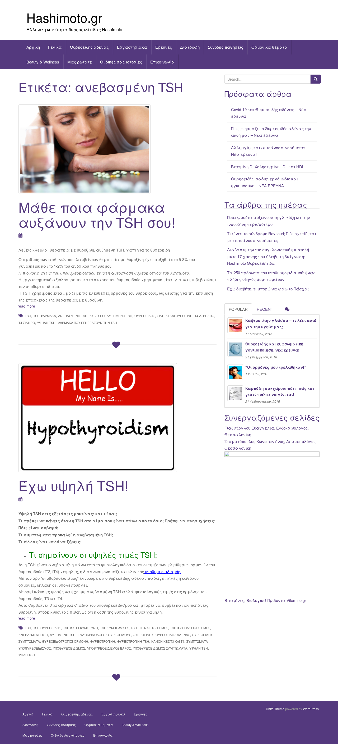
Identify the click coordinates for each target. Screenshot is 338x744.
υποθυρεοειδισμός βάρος (109, 648)
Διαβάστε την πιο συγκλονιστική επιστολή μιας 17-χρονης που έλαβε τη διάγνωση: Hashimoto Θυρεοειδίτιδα (268, 256)
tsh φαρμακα (44, 315)
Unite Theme (275, 708)
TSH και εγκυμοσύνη (80, 628)
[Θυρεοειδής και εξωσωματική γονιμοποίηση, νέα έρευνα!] (235, 349)
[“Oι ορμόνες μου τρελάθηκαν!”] (235, 372)
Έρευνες (163, 47)
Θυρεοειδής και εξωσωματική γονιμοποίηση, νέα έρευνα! (274, 347)
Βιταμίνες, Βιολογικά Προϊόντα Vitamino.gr (265, 600)
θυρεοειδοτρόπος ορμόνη (65, 641)
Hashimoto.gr (64, 17)
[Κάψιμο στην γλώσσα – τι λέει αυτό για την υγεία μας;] (235, 325)
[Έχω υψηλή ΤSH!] (117, 417)
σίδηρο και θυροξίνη (175, 315)
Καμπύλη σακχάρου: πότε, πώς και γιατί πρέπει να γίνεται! (279, 391)
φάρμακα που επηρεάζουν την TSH (87, 322)
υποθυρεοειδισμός (162, 571)
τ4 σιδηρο (26, 322)
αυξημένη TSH (119, 315)
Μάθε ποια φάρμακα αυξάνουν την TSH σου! (96, 214)
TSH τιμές (160, 628)
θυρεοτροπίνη (102, 641)
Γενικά (55, 47)
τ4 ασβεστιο (204, 315)
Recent (265, 309)
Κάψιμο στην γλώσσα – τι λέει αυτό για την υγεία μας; (280, 323)
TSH (28, 315)
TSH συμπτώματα (114, 628)
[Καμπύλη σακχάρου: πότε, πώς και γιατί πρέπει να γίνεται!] (235, 393)
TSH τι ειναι (140, 628)
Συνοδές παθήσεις (225, 47)
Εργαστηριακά (132, 47)
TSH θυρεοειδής (47, 628)
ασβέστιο (97, 315)
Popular (238, 309)
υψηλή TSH (46, 322)
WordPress (311, 708)
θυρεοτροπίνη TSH (133, 641)
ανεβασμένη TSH (72, 315)
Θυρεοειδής (144, 315)
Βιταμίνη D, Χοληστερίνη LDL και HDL (267, 166)
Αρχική (33, 47)
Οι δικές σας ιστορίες (121, 62)
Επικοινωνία (162, 62)
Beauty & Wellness (42, 62)
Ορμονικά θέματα (269, 47)
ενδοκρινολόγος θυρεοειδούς (104, 634)
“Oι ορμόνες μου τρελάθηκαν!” (275, 367)
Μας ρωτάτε (79, 62)
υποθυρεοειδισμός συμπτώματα (160, 648)
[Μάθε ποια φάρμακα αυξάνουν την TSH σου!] (117, 149)
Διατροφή (190, 47)
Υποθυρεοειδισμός (69, 648)
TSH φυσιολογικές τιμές (190, 628)
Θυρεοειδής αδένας (89, 47)
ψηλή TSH (26, 654)
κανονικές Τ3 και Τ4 (167, 641)
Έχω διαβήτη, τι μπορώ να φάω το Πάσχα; (268, 288)
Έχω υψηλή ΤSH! (73, 485)
